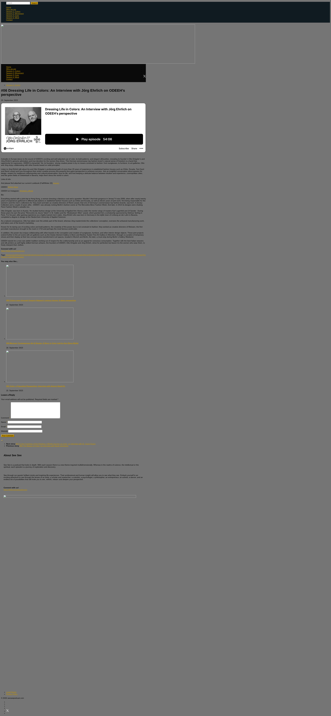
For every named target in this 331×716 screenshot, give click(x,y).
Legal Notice (11, 692)
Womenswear (18, 257)
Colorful (26, 255)
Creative (80, 255)
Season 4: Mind (12, 18)
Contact (9, 20)
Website (4, 431)
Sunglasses (138, 255)
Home (8, 7)
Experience (94, 255)
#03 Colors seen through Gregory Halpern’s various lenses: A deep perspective (41, 300)
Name (4, 422)
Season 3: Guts (12, 16)
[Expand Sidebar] (2, 440)
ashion (20, 255)
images (56, 183)
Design (86, 255)
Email (4, 427)
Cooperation (60, 255)
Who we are (11, 9)
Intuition (123, 255)
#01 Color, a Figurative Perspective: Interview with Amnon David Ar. (35, 386)
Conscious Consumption (45, 255)
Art (17, 255)
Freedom (102, 255)
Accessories (11, 255)
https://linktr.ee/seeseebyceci (13, 251)
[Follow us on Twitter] (144, 76)
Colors (32, 255)
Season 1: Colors (13, 11)
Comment (5, 418)
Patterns (129, 255)
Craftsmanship (71, 255)
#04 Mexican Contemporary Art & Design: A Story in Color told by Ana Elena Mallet (42, 343)
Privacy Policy (11, 694)
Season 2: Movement (15, 14)
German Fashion (113, 255)
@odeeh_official (26, 191)
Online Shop (13, 187)
